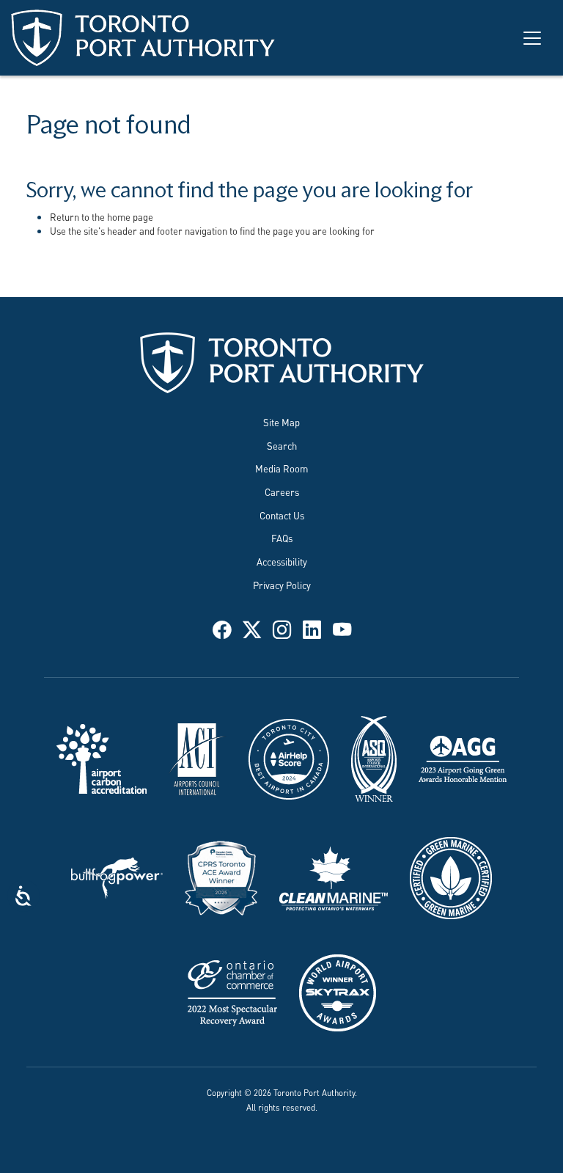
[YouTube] (342, 627)
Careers (282, 491)
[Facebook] (222, 627)
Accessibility (282, 561)
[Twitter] (252, 627)
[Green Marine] (451, 876)
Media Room (281, 468)
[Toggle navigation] (532, 38)
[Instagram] (282, 627)
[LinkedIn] (312, 627)
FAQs (281, 537)
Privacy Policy (282, 584)
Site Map (281, 421)
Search (282, 445)
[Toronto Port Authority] (143, 38)
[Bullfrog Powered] (117, 876)
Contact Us (282, 515)
